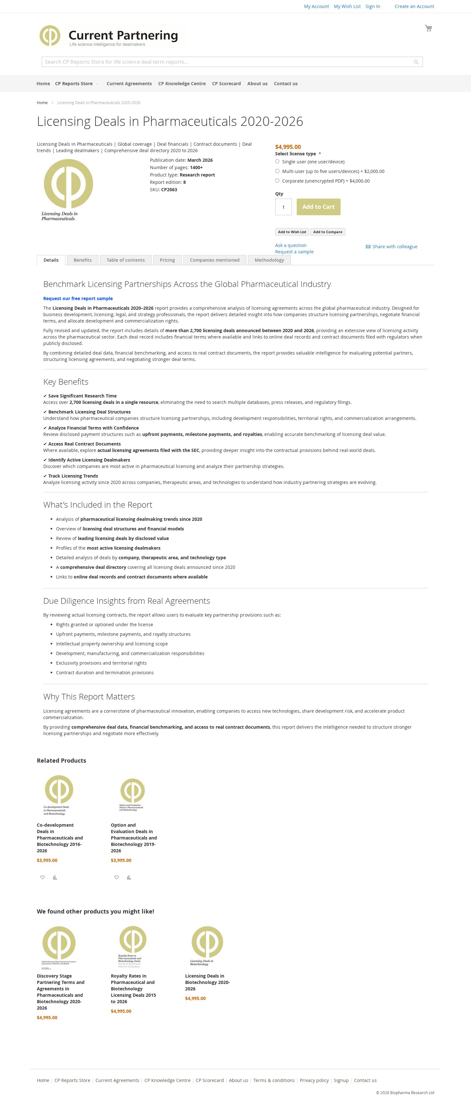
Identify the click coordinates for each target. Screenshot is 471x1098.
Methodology (269, 260)
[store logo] (112, 36)
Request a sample (294, 252)
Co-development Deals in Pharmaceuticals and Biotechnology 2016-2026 (60, 838)
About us (238, 1080)
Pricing (167, 260)
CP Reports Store (72, 1080)
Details (51, 260)
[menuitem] (75, 83)
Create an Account (414, 6)
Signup (341, 1080)
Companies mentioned (215, 260)
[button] (42, 877)
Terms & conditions (274, 1080)
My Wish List (347, 6)
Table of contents (126, 260)
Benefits (83, 260)
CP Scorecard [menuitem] (226, 83)
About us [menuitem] (257, 83)
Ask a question (291, 245)
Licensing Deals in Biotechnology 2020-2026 (207, 982)
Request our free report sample (78, 298)
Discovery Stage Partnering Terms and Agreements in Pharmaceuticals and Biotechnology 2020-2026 (61, 992)
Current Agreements (117, 1080)
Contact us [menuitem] (286, 83)
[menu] (235, 83)
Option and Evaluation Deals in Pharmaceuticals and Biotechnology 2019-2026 (134, 838)
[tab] (51, 260)
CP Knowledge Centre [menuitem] (182, 83)
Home (42, 102)
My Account (316, 6)
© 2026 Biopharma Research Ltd (405, 1092)
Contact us (365, 1080)
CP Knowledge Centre (168, 1080)
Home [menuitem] (43, 83)
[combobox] (232, 62)
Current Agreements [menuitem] (129, 83)
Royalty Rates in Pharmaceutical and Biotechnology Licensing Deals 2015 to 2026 (133, 988)
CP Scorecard (210, 1080)
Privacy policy (314, 1080)
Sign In (373, 6)
